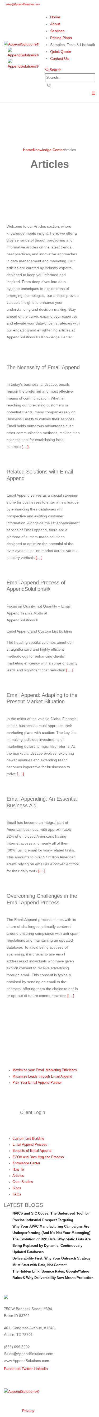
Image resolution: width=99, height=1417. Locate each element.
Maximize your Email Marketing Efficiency (44, 1070)
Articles (18, 1176)
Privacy (28, 1410)
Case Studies (22, 1182)
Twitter (27, 1368)
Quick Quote (60, 51)
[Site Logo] (21, 44)
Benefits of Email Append (31, 1151)
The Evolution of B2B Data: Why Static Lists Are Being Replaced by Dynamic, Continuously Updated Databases (51, 1245)
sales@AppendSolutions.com (23, 4)
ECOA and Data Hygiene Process (38, 1157)
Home (55, 17)
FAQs (16, 1194)
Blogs (16, 1188)
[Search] (49, 86)
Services (57, 31)
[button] (53, 70)
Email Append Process (29, 1144)
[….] (25, 446)
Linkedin (41, 1368)
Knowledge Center (26, 1163)
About (55, 24)
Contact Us (59, 58)
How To (18, 1169)
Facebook (12, 1368)
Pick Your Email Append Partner (37, 1082)
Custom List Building (28, 1138)
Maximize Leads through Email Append (42, 1076)
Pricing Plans (61, 38)
